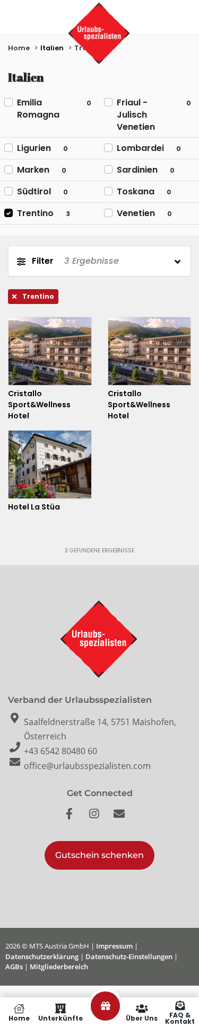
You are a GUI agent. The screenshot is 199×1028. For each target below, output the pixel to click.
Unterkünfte (60, 1018)
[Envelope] (125, 819)
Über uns (142, 1018)
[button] (99, 855)
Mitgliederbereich (59, 966)
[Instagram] (100, 819)
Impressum (114, 946)
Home (19, 1018)
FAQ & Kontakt (180, 1018)
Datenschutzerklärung (42, 956)
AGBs (14, 966)
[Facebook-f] (75, 819)
